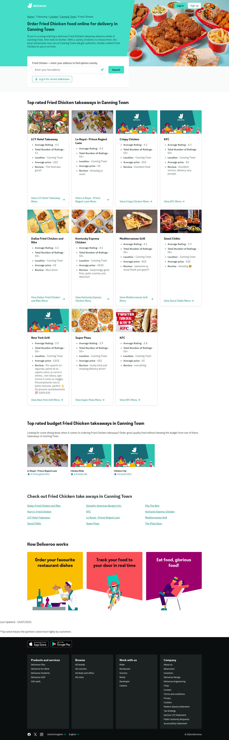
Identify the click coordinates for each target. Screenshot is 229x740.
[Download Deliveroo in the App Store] (37, 644)
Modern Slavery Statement (177, 706)
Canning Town (68, 16)
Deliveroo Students (40, 673)
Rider (122, 664)
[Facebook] (29, 734)
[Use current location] (102, 69)
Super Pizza (92, 523)
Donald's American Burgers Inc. (104, 505)
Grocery (123, 673)
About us (168, 664)
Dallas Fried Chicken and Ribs (43, 505)
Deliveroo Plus (38, 664)
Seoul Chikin (34, 523)
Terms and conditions (174, 694)
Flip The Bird (152, 505)
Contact (167, 689)
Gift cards (36, 681)
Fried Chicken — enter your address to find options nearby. (65, 63)
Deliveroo (36, 5)
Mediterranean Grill (156, 517)
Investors (168, 673)
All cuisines (81, 668)
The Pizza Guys (153, 523)
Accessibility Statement (175, 723)
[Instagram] (41, 734)
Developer (124, 681)
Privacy (167, 698)
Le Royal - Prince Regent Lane (103, 517)
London (54, 16)
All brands (80, 664)
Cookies (168, 702)
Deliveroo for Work (40, 668)
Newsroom (169, 668)
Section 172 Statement (175, 715)
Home (30, 16)
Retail (122, 677)
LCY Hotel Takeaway (38, 517)
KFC (88, 511)
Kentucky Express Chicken (160, 511)
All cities (79, 677)
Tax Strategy (170, 710)
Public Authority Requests (176, 719)
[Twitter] (35, 734)
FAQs (166, 685)
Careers (123, 685)
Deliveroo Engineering (174, 681)
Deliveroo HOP (38, 677)
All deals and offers (84, 673)
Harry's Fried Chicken (39, 511)
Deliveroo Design (172, 677)
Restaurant (124, 668)
